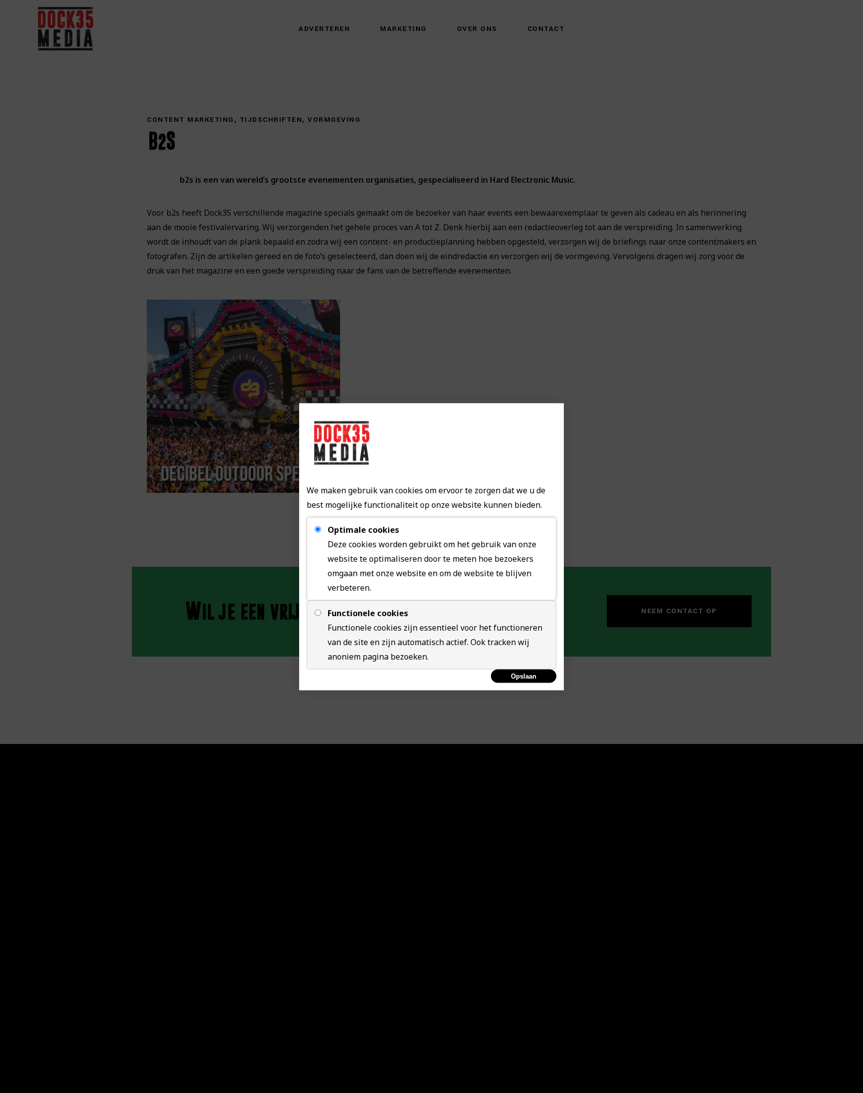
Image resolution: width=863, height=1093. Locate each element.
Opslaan (523, 676)
